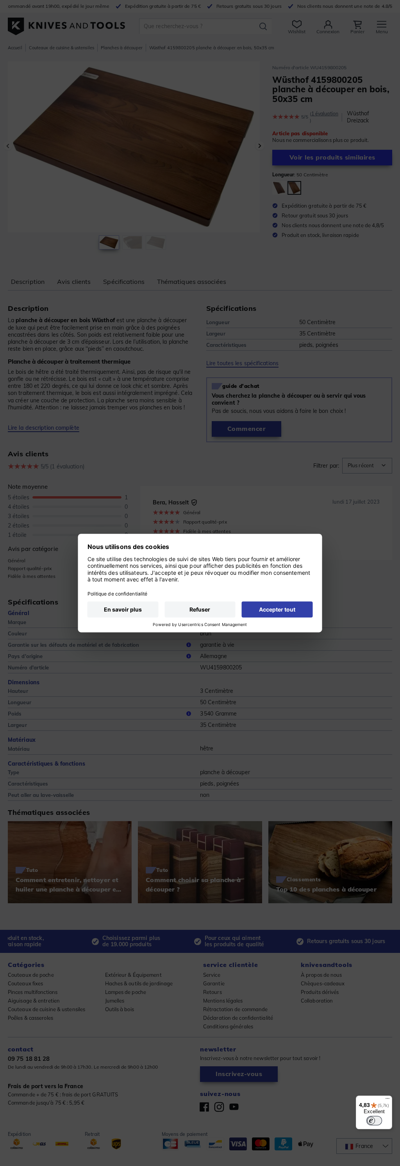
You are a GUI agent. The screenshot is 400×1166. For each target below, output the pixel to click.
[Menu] (387, 1100)
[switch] (374, 1120)
